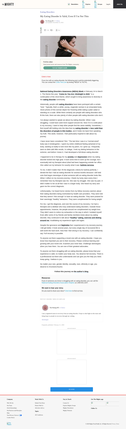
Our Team (9, 405)
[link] (8, 4)
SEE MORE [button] (72, 389)
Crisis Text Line (61, 82)
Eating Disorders (47, 12)
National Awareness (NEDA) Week (61, 91)
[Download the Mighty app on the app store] (98, 404)
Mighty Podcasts (67, 410)
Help (8, 413)
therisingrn (45, 319)
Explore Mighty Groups (69, 405)
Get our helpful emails (59, 68)
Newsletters (74, 4)
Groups (100, 4)
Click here (68, 291)
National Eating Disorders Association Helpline (58, 283)
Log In (108, 4)
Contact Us (66, 403)
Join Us (119, 4)
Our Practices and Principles (14, 410)
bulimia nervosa (87, 165)
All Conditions (39, 415)
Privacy (113, 424)
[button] (58, 21)
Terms (117, 424)
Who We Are (10, 403)
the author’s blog (81, 271)
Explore (88, 4)
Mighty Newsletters (68, 408)
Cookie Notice (11, 417)
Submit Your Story (40, 403)
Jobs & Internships (12, 408)
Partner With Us (39, 405)
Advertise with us (39, 408)
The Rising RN (49, 21)
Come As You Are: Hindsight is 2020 (74, 94)
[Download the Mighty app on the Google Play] (114, 404)
